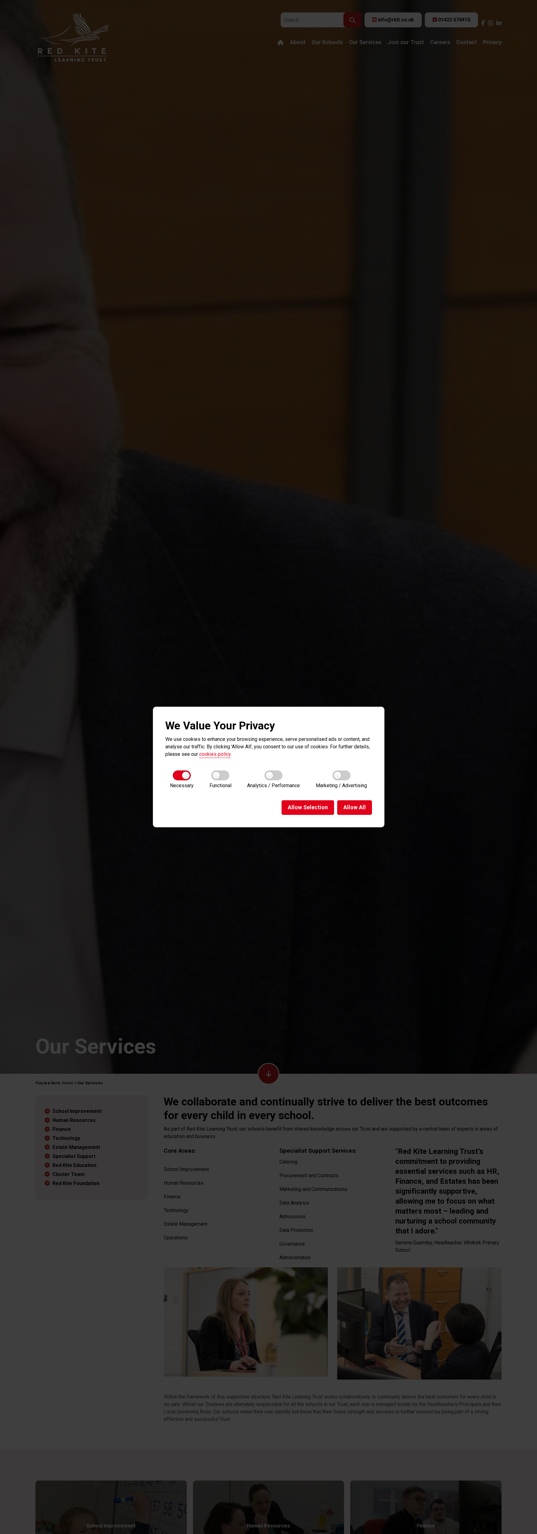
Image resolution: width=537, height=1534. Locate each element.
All (354, 807)
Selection (308, 807)
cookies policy (215, 754)
